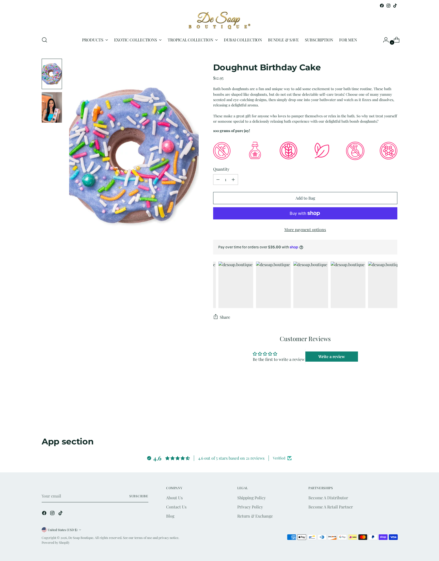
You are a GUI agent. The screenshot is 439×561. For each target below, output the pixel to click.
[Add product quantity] (233, 179)
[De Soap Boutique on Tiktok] (395, 5)
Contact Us (176, 506)
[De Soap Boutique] (219, 20)
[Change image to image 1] (52, 74)
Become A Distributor (328, 497)
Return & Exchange (255, 516)
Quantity (221, 169)
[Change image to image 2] (52, 107)
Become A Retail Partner (330, 506)
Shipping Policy (251, 497)
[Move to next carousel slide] (393, 417)
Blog (170, 516)
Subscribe (138, 496)
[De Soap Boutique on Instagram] (388, 5)
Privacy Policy (250, 506)
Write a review (331, 356)
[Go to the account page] (384, 40)
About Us (174, 497)
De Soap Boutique (80, 538)
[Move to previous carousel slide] (381, 417)
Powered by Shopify (56, 542)
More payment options (305, 229)
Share (225, 317)
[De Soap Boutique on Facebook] (382, 5)
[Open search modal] (44, 40)
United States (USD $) (62, 530)
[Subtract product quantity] (218, 179)
